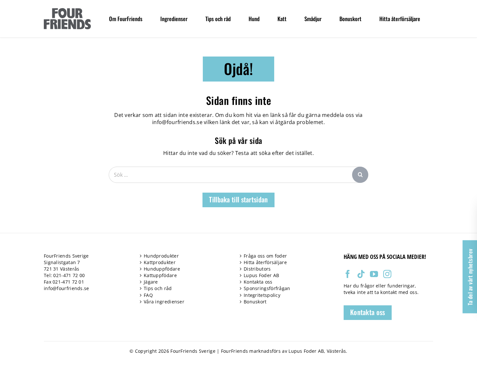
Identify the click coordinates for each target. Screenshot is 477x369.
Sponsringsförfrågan (267, 288)
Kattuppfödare (160, 275)
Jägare (151, 282)
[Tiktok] (361, 274)
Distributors (257, 269)
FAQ (148, 295)
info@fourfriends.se (177, 122)
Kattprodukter (160, 262)
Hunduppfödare (162, 269)
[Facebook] (348, 274)
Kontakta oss (258, 282)
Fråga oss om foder (265, 256)
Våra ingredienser (164, 302)
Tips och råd (158, 288)
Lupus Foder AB (261, 275)
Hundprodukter (161, 256)
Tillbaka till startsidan (238, 199)
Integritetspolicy (262, 295)
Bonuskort (255, 302)
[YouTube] (374, 274)
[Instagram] (387, 274)
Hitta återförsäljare (265, 262)
